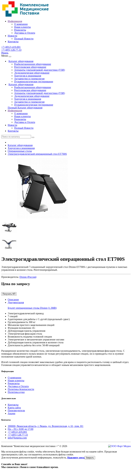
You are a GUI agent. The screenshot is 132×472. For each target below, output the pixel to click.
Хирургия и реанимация (27, 75)
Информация (15, 21)
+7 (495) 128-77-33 (11, 50)
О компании (21, 24)
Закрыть (90, 458)
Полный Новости (23, 38)
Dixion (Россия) (27, 277)
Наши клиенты (22, 27)
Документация (16, 302)
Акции (11, 413)
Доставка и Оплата (24, 32)
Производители (16, 410)
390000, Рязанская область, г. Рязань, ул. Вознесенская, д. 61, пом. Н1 (45, 426)
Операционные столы (20, 151)
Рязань (4, 52)
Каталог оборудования (21, 61)
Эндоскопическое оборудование (31, 72)
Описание (13, 299)
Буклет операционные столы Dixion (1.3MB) (32, 308)
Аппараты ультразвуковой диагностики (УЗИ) (39, 70)
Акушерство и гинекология (29, 78)
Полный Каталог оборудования (25, 107)
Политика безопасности (21, 389)
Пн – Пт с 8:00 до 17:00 (20, 429)
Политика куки (16, 392)
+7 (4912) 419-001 (11, 47)
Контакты (13, 41)
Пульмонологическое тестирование (33, 81)
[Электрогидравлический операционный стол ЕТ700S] (42, 217)
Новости (12, 35)
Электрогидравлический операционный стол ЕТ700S (37, 154)
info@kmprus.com (17, 437)
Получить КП (9, 294)
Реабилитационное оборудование (32, 64)
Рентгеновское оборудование (30, 67)
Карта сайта (14, 407)
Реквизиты (20, 30)
